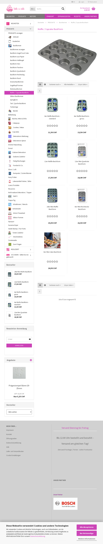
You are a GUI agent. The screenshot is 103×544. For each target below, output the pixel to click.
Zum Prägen (17, 244)
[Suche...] (63, 9)
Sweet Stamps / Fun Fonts (17, 229)
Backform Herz (15, 64)
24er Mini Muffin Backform (52, 208)
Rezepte (77, 16)
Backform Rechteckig (17, 75)
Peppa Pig (11, 200)
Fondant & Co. (18, 165)
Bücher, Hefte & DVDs (19, 119)
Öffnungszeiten (64, 16)
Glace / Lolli (12, 169)
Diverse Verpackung (14, 145)
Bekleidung (12, 115)
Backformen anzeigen (17, 49)
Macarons (11, 189)
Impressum (10, 430)
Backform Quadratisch (17, 71)
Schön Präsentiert (19, 213)
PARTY (15, 196)
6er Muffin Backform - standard (52, 117)
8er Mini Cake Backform (52, 252)
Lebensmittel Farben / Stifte (21, 181)
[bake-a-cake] (16, 9)
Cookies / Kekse (18, 127)
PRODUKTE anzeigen (15, 33)
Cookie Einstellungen (13, 455)
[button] (73, 2)
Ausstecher (16, 41)
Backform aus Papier (17, 57)
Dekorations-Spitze (19, 141)
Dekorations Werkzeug (20, 136)
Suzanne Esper (13, 225)
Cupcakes (15, 132)
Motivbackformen (16, 89)
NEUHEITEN (10, 16)
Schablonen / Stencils (20, 204)
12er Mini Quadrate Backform (82, 162)
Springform (14, 100)
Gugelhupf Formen (16, 85)
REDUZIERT (15, 249)
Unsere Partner (90, 16)
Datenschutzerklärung (37, 536)
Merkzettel (93, 2)
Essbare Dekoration (19, 152)
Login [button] (82, 2)
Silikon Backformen (16, 96)
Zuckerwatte (12, 240)
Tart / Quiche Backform (18, 103)
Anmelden (19, 345)
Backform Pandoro (16, 67)
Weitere (33, 16)
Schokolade (16, 209)
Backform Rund (15, 78)
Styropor (11, 221)
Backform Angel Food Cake (19, 53)
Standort (50, 16)
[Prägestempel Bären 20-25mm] (19, 373)
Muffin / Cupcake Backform (19, 93)
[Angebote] (31, 360)
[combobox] (55, 84)
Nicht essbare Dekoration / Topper (19, 192)
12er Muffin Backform (52, 161)
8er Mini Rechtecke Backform (82, 208)
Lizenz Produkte (13, 185)
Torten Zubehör (17, 233)
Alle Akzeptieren (86, 527)
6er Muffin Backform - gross (82, 117)
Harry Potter (12, 177)
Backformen (17, 46)
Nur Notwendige (86, 533)
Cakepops (15, 123)
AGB (7, 447)
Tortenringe (14, 107)
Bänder (15, 111)
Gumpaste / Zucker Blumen (22, 173)
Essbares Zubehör (19, 157)
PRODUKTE (22, 16)
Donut (10, 148)
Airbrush (16, 37)
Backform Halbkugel (17, 60)
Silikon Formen (18, 217)
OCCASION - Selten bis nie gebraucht (17, 256)
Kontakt (9, 434)
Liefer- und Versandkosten (15, 451)
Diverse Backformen (16, 82)
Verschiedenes (17, 237)
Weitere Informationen (86, 539)
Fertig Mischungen (19, 161)
